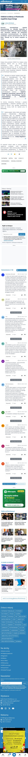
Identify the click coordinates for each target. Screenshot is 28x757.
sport (14, 619)
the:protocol (5, 667)
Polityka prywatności (7, 653)
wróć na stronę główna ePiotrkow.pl (14, 598)
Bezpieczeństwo (6, 619)
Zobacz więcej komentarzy (9, 484)
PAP (16, 616)
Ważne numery (6, 651)
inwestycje (21, 619)
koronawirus (5, 161)
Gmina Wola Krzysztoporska (9, 636)
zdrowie (3, 164)
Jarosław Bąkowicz (6, 638)
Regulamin (4, 656)
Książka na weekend (19, 633)
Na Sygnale (4, 614)
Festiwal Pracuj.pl (6, 670)
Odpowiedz (8, 295)
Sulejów (17, 614)
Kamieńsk (10, 625)
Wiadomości (17, 13)
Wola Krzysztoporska (7, 641)
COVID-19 (21, 158)
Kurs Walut (5, 660)
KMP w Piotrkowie (6, 633)
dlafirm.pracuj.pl (6, 665)
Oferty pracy (5, 663)
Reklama (4, 658)
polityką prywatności (8, 240)
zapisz (24, 683)
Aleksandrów (5, 630)
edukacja (11, 616)
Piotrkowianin (13, 627)
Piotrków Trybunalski (7, 611)
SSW (16, 158)
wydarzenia (18, 625)
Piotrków (4, 158)
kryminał (18, 641)
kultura (21, 627)
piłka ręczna (18, 622)
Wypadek (4, 616)
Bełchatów (22, 616)
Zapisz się (21, 234)
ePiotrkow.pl (3, 13)
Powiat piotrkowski (7, 622)
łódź (24, 625)
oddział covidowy (16, 161)
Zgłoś (15, 295)
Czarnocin (4, 627)
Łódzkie (22, 630)
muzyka (3, 625)
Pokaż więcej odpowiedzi (16, 312)
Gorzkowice (14, 630)
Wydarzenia (10, 13)
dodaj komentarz (22, 270)
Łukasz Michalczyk (9, 23)
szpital (11, 158)
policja (12, 614)
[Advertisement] (14, 255)
